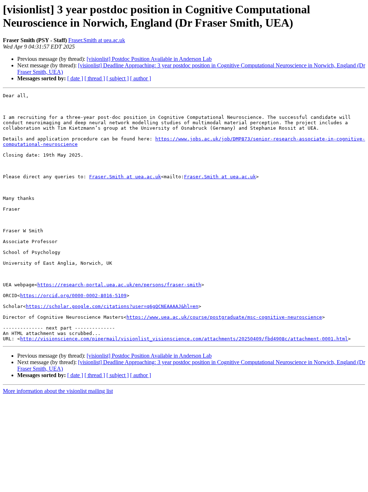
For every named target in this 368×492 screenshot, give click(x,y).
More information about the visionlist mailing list (58, 391)
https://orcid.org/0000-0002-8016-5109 (73, 295)
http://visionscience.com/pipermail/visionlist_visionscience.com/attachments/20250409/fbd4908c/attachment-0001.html (184, 338)
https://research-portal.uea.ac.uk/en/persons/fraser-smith (119, 284)
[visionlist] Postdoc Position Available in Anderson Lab (149, 59)
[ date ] (75, 78)
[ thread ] (94, 78)
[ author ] (140, 78)
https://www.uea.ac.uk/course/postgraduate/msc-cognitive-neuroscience (224, 317)
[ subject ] (117, 78)
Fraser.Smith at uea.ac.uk (96, 40)
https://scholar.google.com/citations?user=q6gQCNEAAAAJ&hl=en (112, 306)
